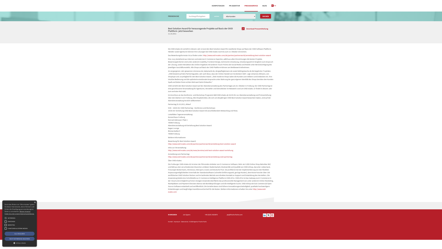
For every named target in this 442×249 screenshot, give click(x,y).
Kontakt (170, 221)
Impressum (177, 221)
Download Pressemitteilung (257, 29)
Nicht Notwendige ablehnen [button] (19, 239)
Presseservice (251, 5)
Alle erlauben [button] (20, 234)
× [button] (35, 202)
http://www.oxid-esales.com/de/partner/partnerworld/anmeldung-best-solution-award (237, 55)
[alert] (19, 223)
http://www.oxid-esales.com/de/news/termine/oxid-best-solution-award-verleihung (200, 150)
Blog (264, 5)
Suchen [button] (265, 16)
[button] (5, 218)
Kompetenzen (218, 5)
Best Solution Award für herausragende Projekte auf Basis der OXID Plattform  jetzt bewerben (200, 29)
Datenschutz (184, 221)
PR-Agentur (234, 5)
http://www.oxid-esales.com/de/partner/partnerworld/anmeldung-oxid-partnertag (200, 157)
